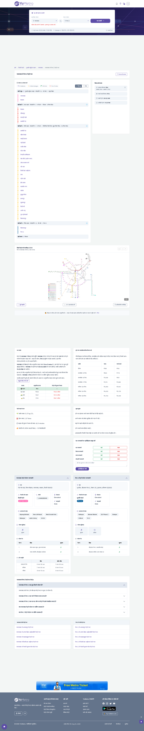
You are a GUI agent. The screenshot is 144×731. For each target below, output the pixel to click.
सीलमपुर (22, 113)
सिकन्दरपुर (23, 218)
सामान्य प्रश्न (86, 709)
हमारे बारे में (85, 703)
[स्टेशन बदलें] (60, 21)
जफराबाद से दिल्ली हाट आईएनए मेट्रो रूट (27, 642)
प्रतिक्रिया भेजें (82, 469)
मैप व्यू (79, 86)
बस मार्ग (65, 703)
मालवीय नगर (23, 186)
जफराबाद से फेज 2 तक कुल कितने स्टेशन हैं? (31, 585)
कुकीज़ (126, 724)
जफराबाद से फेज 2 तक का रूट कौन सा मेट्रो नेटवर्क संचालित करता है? (37, 601)
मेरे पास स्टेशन (47, 703)
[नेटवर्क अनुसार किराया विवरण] (125, 87)
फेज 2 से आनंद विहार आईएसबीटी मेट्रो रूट (86, 632)
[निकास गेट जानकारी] (23, 236)
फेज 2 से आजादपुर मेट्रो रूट (83, 627)
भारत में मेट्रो (66, 709)
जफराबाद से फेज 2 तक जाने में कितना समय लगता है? (33, 596)
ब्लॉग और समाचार (87, 712)
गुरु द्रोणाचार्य (23, 214)
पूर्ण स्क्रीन (22, 304)
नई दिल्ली (22, 143)
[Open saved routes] (141, 722)
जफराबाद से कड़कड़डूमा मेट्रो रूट (25, 637)
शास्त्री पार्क (23, 117)
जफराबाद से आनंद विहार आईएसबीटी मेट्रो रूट (28, 632)
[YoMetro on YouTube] (114, 703)
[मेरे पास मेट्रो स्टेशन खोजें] (120, 3)
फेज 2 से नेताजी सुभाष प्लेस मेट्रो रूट (85, 647)
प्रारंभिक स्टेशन (34, 17)
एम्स (21, 174)
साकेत (22, 190)
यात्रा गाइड (66, 706)
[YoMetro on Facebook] (104, 703)
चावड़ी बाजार (23, 139)
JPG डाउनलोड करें (70, 304)
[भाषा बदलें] (123, 4)
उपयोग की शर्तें (108, 724)
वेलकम (22, 100)
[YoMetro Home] (23, 3)
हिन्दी (19, 713)
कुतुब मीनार (23, 194)
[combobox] (44, 21)
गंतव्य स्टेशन (66, 17)
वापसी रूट (110, 30)
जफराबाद (22, 96)
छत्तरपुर (22, 198)
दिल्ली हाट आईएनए (25, 170)
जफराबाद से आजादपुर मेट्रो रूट (24, 627)
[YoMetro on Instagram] (107, 703)
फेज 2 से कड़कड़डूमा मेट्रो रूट (83, 637)
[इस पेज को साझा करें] (141, 717)
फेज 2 (22, 232)
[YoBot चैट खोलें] (4, 726)
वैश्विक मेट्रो (66, 712)
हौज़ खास (22, 183)
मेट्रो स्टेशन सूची (48, 712)
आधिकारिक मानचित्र (121, 304)
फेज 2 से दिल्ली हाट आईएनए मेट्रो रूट (85, 642)
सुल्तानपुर (22, 202)
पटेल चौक (23, 151)
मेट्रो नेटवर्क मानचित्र (49, 706)
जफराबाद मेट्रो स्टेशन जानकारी (24, 478)
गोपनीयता (118, 724)
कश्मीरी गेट (23, 121)
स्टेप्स (86, 86)
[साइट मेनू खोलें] (128, 3)
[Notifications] (116, 4)
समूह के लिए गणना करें (23, 381)
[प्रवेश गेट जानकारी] (23, 91)
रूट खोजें (99, 21)
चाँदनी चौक (23, 135)
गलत (118, 447)
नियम (98, 313)
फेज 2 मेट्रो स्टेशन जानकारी (83, 478)
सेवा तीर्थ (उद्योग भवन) (26, 159)
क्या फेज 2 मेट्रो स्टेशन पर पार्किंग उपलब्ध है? (31, 612)
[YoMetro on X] (111, 703)
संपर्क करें (85, 706)
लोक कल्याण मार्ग (24, 163)
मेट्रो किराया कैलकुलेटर (49, 709)
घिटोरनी (22, 206)
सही (101, 447)
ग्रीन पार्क (23, 178)
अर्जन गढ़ (22, 210)
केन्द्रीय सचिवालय (25, 155)
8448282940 (43, 498)
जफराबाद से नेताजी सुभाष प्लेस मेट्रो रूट (27, 647)
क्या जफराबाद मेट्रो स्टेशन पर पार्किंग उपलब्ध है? (31, 607)
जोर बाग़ (22, 167)
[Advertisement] (72, 51)
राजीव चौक (23, 147)
